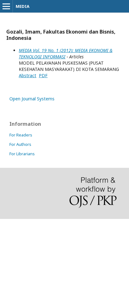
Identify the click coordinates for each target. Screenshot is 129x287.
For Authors (20, 144)
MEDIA (22, 6)
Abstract (27, 75)
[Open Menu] (6, 6)
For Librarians (22, 154)
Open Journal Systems (31, 99)
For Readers (20, 135)
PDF (43, 75)
